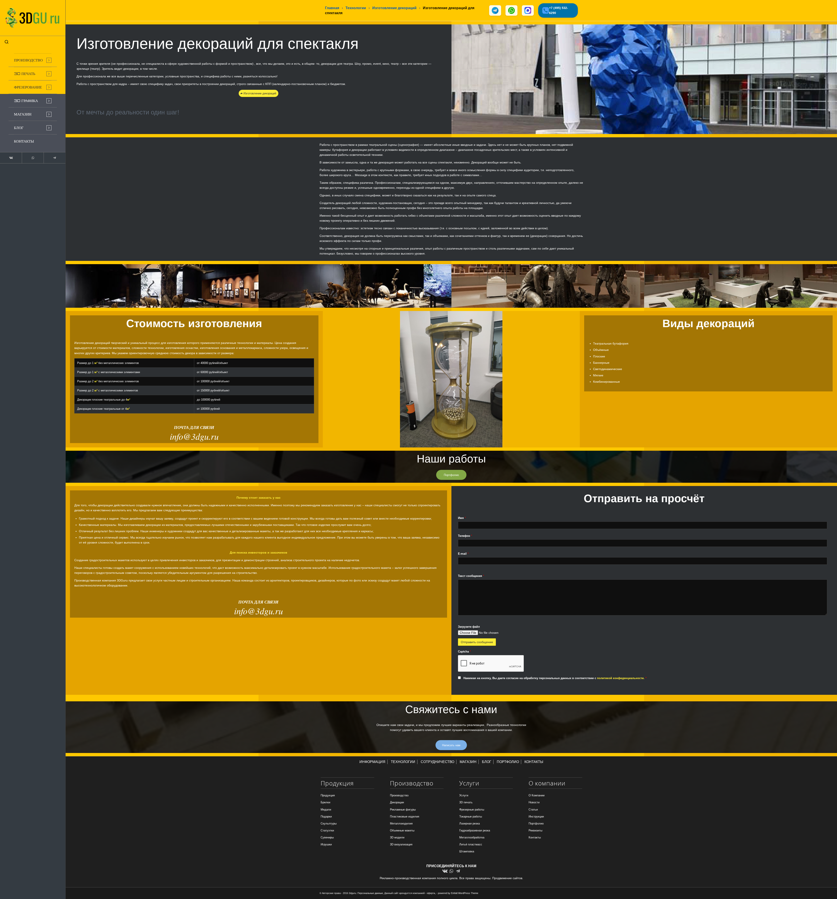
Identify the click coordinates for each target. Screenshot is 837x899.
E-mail (463, 553)
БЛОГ (486, 762)
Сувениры (327, 837)
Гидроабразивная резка (474, 830)
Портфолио (536, 823)
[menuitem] (33, 60)
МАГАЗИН (468, 762)
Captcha (464, 651)
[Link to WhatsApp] (33, 157)
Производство (399, 795)
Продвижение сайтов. (507, 878)
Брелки (325, 802)
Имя (462, 518)
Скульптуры (329, 823)
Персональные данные (370, 893)
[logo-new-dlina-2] (32, 18)
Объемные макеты (402, 830)
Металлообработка (471, 837)
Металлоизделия (401, 823)
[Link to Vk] (11, 157)
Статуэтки (327, 830)
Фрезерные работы (471, 809)
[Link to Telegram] (54, 157)
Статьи (533, 809)
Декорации (397, 802)
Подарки (326, 816)
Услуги (463, 795)
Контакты (535, 837)
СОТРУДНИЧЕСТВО (437, 762)
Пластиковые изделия (404, 816)
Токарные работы (470, 816)
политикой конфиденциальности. (621, 678)
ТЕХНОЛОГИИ (403, 762)
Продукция (328, 795)
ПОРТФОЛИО (508, 762)
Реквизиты (535, 830)
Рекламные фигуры (403, 809)
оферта (431, 893)
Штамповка (466, 851)
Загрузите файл (469, 626)
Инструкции (536, 816)
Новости (534, 802)
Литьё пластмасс (470, 844)
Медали (326, 809)
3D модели (397, 837)
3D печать (466, 802)
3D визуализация (401, 844)
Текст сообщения (471, 576)
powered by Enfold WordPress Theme (458, 893)
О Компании (536, 795)
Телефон (465, 535)
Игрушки (326, 844)
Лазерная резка (469, 823)
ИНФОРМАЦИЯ (372, 762)
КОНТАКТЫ (533, 762)
